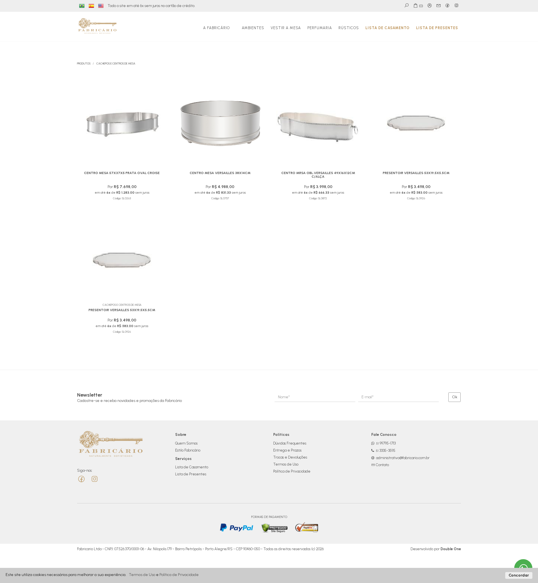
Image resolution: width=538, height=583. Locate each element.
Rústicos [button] (348, 28)
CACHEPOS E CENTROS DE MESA (115, 63)
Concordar (519, 575)
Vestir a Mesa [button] (286, 28)
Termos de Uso (285, 464)
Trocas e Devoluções (290, 457)
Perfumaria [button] (319, 28)
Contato (382, 465)
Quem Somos (186, 443)
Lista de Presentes (437, 28)
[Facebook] (82, 479)
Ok (454, 397)
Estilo (187, 450)
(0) (420, 6)
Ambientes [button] (253, 28)
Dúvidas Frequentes (289, 443)
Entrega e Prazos (287, 450)
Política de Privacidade (291, 471)
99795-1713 (386, 443)
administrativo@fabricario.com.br (403, 458)
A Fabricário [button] (216, 28)
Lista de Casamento (387, 28)
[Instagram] (94, 479)
